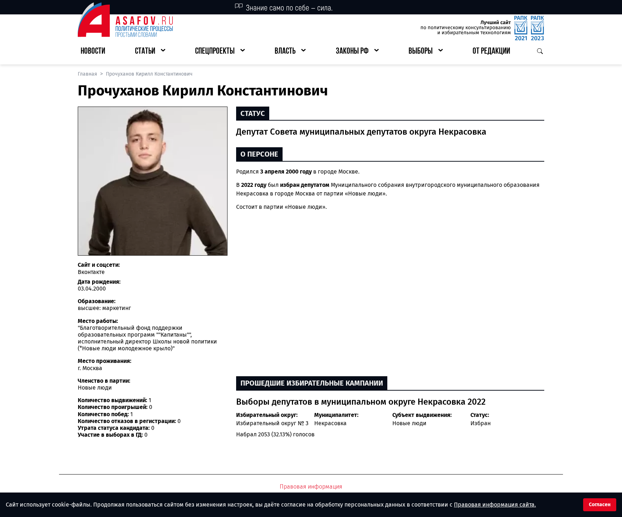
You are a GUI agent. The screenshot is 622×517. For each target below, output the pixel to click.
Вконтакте (91, 272)
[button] (150, 51)
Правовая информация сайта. (495, 504)
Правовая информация (311, 486)
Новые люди (409, 423)
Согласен (599, 505)
